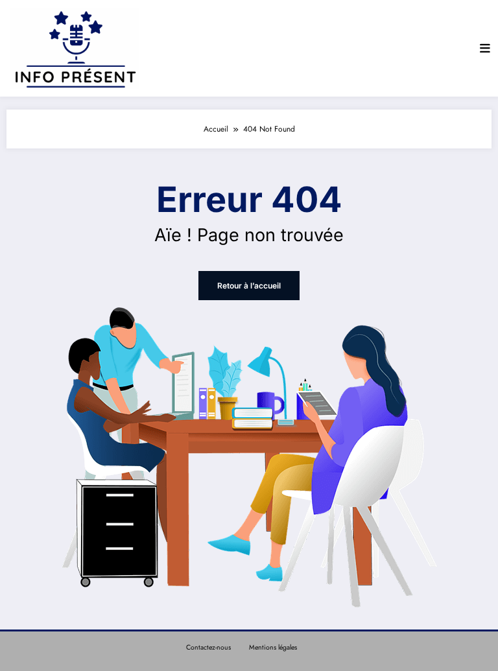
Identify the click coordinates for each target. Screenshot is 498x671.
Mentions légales (273, 647)
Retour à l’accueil (249, 285)
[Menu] (485, 48)
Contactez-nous (208, 647)
